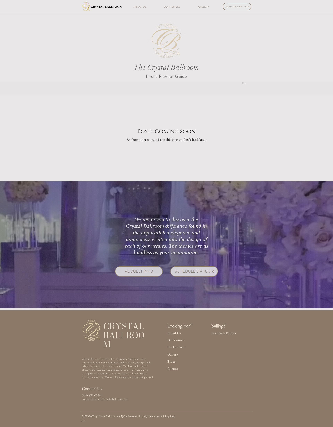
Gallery (172, 354)
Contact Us (92, 388)
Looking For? (180, 325)
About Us (174, 333)
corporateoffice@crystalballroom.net (105, 399)
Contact (172, 368)
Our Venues (175, 340)
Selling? (219, 325)
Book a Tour (176, 347)
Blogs (171, 361)
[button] (243, 83)
